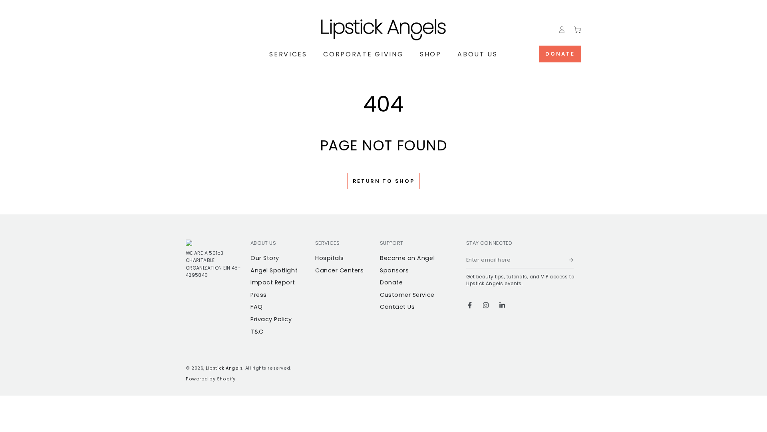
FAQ (256, 307)
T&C (257, 332)
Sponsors (394, 270)
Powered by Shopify (211, 379)
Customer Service (407, 295)
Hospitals (329, 258)
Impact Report (272, 282)
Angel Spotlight (274, 270)
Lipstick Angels (224, 368)
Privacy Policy (271, 319)
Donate (560, 54)
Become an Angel (407, 258)
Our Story (264, 258)
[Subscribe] (571, 260)
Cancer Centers (339, 270)
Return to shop (384, 181)
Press (258, 295)
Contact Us (397, 307)
